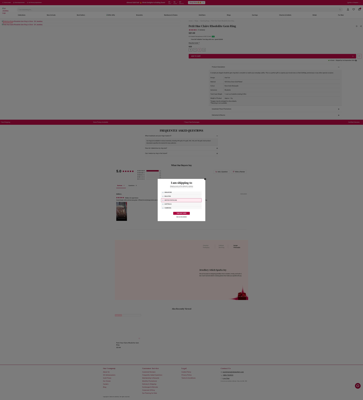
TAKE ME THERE (181, 213)
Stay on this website (181, 216)
